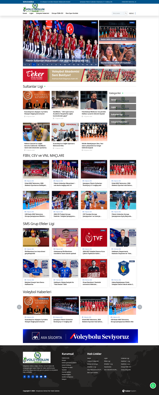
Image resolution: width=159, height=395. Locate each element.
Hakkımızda (65, 358)
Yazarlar (64, 370)
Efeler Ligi (107, 361)
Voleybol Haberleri (42, 13)
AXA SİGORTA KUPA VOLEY (110, 370)
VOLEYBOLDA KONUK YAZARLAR (94, 370)
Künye (64, 360)
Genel (25, 13)
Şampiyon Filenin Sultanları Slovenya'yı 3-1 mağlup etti (67, 1)
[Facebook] (24, 376)
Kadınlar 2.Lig (125, 364)
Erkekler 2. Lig (91, 367)
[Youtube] (41, 376)
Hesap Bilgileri (66, 374)
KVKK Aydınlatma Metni (69, 363)
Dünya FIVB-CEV (57, 13)
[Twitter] (28, 376)
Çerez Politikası (66, 365)
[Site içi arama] (125, 13)
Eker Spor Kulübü (72, 13)
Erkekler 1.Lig (108, 364)
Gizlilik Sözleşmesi (67, 377)
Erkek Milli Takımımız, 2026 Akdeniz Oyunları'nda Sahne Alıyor (111, 1)
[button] (25, 64)
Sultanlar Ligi (125, 358)
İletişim (64, 379)
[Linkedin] (37, 376)
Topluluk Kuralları (67, 367)
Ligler (31, 13)
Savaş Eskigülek (126, 370)
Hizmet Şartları (66, 372)
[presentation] (25, 42)
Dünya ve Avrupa (92, 364)
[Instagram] (32, 376)
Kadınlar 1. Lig (125, 361)
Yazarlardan (107, 367)
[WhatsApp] (153, 386)
